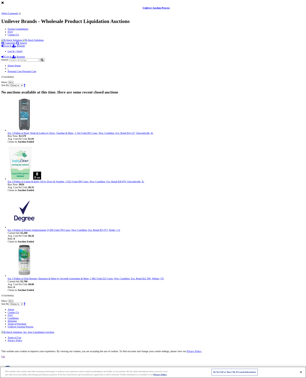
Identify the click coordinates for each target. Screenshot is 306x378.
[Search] (42, 60)
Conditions (13, 318)
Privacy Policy (15, 340)
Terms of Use (14, 337)
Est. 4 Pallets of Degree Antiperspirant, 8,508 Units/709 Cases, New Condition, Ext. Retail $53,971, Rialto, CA (64, 230)
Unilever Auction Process (156, 8)
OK (3, 356)
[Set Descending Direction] (24, 85)
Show (4, 82)
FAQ (10, 31)
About (11, 309)
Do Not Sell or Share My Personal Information (234, 372)
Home (14, 65)
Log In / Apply (15, 51)
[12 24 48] (11, 82)
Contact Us (13, 34)
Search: (5, 59)
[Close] (300, 372)
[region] (153, 372)
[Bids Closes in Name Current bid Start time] (17, 85)
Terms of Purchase (17, 323)
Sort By (5, 85)
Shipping (12, 321)
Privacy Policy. (194, 351)
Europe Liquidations (18, 29)
